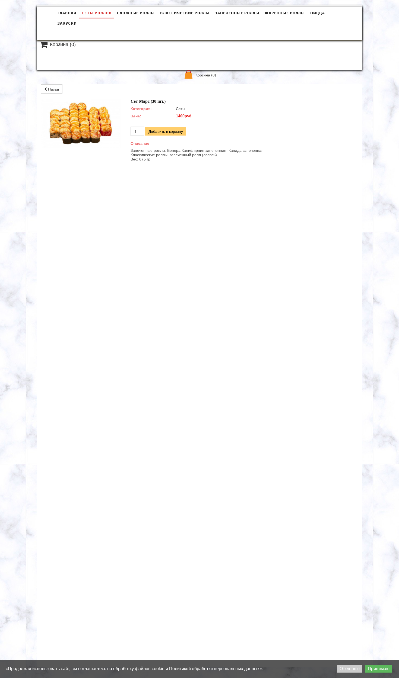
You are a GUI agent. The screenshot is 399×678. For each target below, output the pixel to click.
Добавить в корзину (165, 131)
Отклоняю (350, 668)
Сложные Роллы (136, 13)
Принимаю (378, 668)
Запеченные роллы (237, 13)
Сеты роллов (97, 13)
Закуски (67, 23)
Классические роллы (185, 13)
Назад (53, 89)
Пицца (317, 13)
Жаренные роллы (285, 13)
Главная (67, 13)
